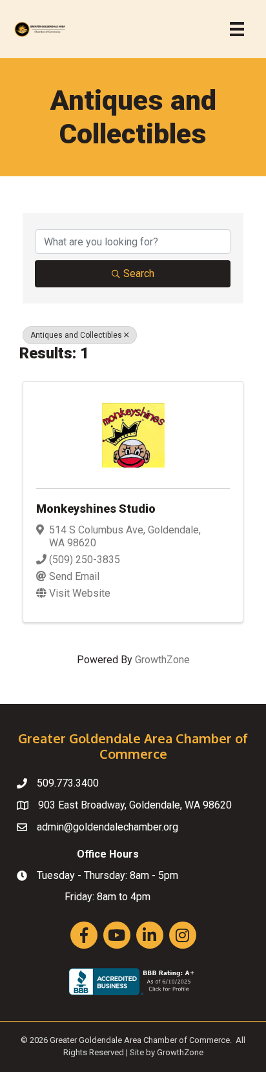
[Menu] (237, 29)
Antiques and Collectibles (76, 335)
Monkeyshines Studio (96, 508)
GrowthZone (162, 660)
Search (138, 273)
